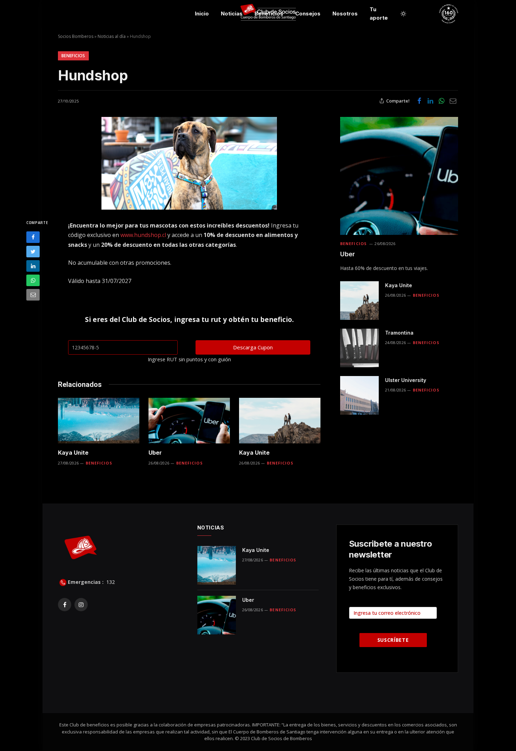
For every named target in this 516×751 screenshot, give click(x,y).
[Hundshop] (189, 163)
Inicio (202, 13)
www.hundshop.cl (143, 235)
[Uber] (189, 421)
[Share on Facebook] (419, 100)
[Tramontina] (359, 348)
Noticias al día (112, 36)
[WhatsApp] (33, 280)
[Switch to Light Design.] (403, 14)
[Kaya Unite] (98, 421)
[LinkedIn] (33, 266)
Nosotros (345, 13)
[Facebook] (33, 237)
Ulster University (405, 380)
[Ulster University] (359, 395)
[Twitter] (33, 251)
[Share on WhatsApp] (441, 100)
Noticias (232, 13)
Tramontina (399, 333)
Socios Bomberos (75, 36)
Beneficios (268, 13)
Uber (155, 452)
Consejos (307, 13)
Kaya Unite (73, 452)
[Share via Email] (453, 100)
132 (110, 582)
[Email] (33, 295)
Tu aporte (379, 13)
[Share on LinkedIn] (430, 100)
